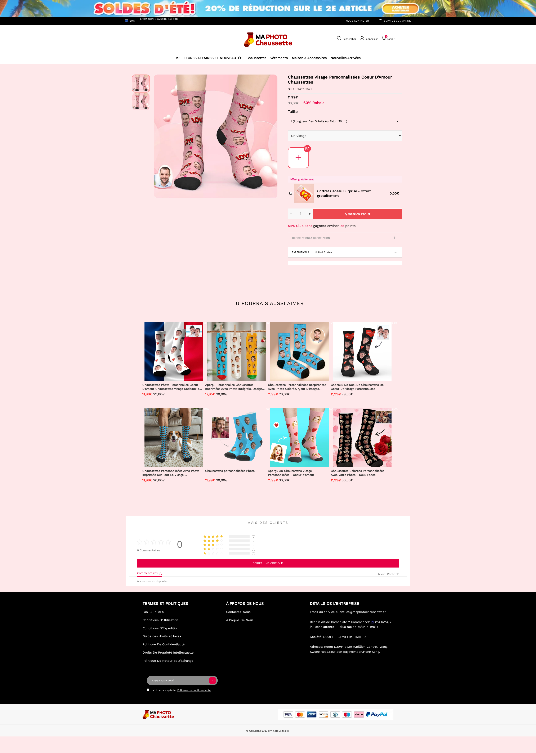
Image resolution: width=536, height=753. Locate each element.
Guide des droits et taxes (162, 636)
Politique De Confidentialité (164, 644)
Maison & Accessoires (309, 58)
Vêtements (279, 58)
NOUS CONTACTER (357, 20)
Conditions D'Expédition (161, 628)
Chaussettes (256, 58)
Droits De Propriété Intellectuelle (168, 652)
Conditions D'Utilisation (160, 620)
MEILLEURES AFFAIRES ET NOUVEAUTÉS (208, 58)
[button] (160, 136)
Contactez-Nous (238, 612)
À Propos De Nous (240, 620)
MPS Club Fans (300, 226)
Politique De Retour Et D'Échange (168, 661)
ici (372, 622)
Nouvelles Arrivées (346, 58)
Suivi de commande (397, 20)
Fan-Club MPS (153, 612)
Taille (293, 111)
